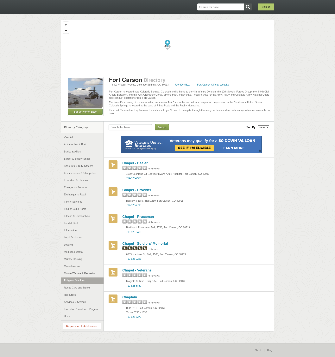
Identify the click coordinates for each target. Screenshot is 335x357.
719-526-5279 (133, 316)
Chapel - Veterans (137, 270)
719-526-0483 (133, 232)
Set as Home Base (85, 111)
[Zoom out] (66, 30)
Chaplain (129, 297)
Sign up (266, 6)
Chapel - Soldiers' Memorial (145, 243)
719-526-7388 (133, 178)
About (258, 350)
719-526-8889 (133, 285)
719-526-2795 (133, 205)
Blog (269, 350)
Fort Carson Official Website (213, 84)
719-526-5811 (182, 84)
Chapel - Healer (135, 162)
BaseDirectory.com (89, 6)
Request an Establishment (82, 326)
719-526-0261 (133, 258)
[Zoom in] (66, 25)
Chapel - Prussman (138, 216)
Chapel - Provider (136, 189)
